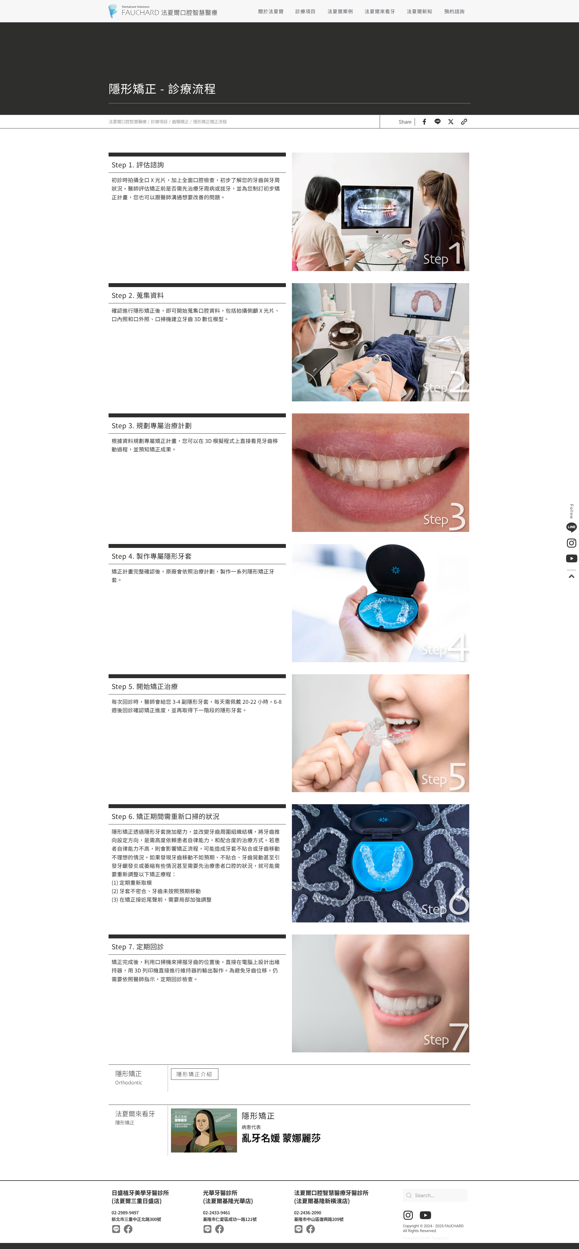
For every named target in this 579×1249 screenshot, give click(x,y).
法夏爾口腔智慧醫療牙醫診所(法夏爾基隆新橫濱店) (331, 1196)
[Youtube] (425, 1215)
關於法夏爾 (271, 11)
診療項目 (305, 11)
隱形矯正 (258, 1115)
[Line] (116, 1229)
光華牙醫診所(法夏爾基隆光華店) (228, 1196)
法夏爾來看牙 (380, 11)
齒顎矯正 (180, 121)
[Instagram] (408, 1215)
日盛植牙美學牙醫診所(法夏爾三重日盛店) (140, 1196)
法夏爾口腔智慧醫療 (128, 121)
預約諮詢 (454, 11)
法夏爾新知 (419, 11)
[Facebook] (128, 1229)
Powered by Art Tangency (426, 1238)
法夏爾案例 (340, 11)
